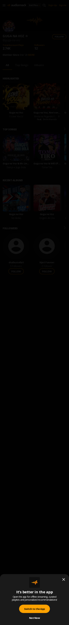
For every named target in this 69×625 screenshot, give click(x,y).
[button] (34, 312)
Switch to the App (34, 608)
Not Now (34, 617)
